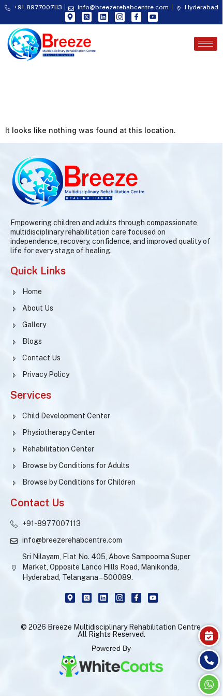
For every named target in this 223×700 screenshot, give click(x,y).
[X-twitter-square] (87, 17)
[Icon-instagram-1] (120, 17)
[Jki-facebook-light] (136, 17)
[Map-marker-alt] (70, 17)
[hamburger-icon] (205, 44)
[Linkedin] (103, 17)
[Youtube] (153, 17)
